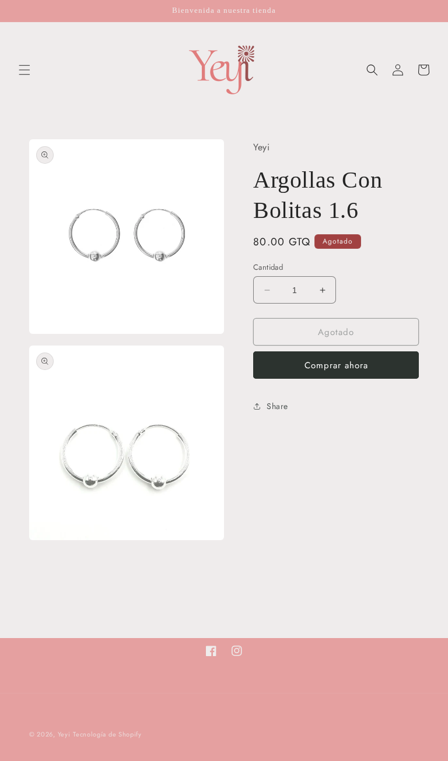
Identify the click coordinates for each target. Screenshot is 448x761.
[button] (24, 70)
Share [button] (277, 406)
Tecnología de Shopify (107, 734)
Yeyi (64, 734)
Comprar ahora (336, 365)
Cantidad (268, 267)
